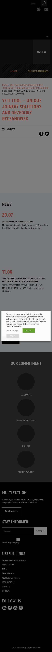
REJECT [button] (12, 336)
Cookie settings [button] (12, 330)
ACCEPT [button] (28, 330)
